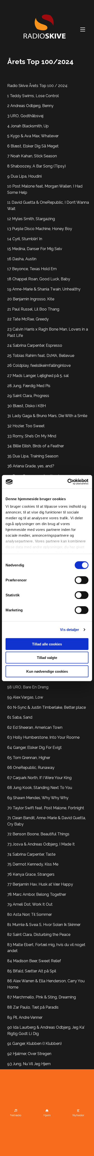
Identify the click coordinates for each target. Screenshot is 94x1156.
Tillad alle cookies (47, 644)
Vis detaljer (69, 630)
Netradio (15, 1115)
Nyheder (78, 1115)
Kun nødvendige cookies (47, 671)
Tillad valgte (47, 658)
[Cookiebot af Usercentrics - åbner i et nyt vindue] (67, 482)
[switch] (81, 580)
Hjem (47, 1115)
